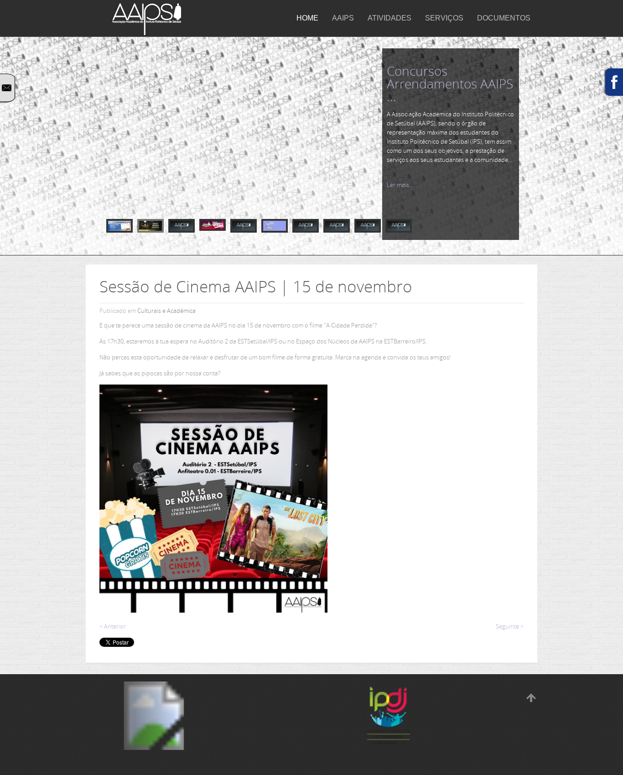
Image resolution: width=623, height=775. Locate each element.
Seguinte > (510, 626)
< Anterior (112, 626)
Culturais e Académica (166, 311)
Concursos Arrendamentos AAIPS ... (450, 83)
